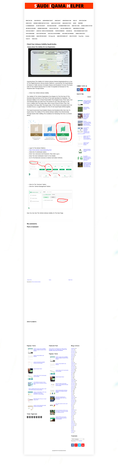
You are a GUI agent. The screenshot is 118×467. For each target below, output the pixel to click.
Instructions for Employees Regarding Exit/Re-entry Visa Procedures (61, 398)
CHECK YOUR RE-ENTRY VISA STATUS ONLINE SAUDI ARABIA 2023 (87, 138)
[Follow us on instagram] (85, 89)
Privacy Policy (81, 36)
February (72, 355)
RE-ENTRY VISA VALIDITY (40, 25)
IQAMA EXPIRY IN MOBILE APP (62, 36)
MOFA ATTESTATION (73, 36)
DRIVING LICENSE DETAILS (80, 33)
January (72, 354)
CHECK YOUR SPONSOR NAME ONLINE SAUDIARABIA (40, 406)
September (73, 348)
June (72, 376)
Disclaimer (87, 36)
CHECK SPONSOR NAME (30, 33)
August (72, 362)
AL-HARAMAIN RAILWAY (30, 25)
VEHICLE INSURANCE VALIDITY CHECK (80, 31)
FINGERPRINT (80, 23)
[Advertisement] (50, 268)
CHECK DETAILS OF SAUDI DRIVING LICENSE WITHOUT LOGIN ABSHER (61, 417)
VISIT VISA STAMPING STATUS (66, 28)
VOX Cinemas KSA (52, 36)
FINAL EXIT (75, 20)
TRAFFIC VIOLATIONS (82, 20)
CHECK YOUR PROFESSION (41, 33)
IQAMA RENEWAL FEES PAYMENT (78, 28)
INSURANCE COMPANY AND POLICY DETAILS (41, 23)
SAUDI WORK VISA (37, 20)
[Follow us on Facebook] (78, 89)
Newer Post (29, 279)
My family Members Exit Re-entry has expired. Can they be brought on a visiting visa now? (62, 411)
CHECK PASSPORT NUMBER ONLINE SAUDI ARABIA (39, 363)
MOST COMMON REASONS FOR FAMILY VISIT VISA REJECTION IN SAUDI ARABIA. (37, 389)
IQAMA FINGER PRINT (38, 368)
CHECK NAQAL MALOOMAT (51, 25)
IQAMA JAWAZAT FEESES (66, 23)
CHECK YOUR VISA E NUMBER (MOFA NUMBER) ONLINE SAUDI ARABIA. (87, 102)
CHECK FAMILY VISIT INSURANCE (68, 33)
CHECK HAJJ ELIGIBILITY (30, 31)
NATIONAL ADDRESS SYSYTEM (86, 25)
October (72, 349)
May (72, 359)
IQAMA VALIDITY (58, 20)
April (72, 358)
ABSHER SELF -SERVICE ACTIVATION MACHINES (45, 31)
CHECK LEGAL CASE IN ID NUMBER (54, 33)
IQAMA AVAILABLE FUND (67, 20)
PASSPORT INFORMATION (59, 31)
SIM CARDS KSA (69, 31)
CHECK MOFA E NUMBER (30, 36)
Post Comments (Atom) (36, 281)
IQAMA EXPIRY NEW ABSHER (42, 36)
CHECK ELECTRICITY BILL (53, 28)
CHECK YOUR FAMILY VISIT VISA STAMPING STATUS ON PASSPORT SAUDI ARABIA (40, 393)
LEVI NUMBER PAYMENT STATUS (64, 25)
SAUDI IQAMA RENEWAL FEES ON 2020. (86, 108)
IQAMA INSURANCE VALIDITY (48, 20)
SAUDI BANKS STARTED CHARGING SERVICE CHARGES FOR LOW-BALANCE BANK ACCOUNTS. (83, 130)
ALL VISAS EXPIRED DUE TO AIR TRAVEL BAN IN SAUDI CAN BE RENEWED (87, 158)
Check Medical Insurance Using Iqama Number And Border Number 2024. (40, 383)
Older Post (70, 279)
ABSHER (74, 23)
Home (50, 279)
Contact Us (28, 38)
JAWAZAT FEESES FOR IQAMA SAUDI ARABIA (87, 150)
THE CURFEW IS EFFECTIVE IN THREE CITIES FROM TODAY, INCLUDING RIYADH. (86, 116)
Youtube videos (34, 38)
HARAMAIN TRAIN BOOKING (42, 28)
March (72, 356)
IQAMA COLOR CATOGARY (55, 23)
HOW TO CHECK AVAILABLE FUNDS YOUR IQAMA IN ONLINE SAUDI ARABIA (62, 384)
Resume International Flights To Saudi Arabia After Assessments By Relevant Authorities (87, 123)
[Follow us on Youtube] (88, 89)
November (73, 351)
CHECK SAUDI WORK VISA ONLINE (86, 143)
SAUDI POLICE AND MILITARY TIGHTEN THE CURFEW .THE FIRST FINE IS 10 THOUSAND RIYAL (87, 164)
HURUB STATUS (29, 23)
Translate (80, 440)
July (72, 361)
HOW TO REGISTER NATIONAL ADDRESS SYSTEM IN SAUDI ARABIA (61, 391)
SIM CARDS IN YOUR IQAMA (31, 28)
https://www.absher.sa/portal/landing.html (40, 150)
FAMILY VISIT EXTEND (75, 25)
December (73, 352)
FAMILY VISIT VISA (29, 20)
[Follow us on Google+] (81, 89)
